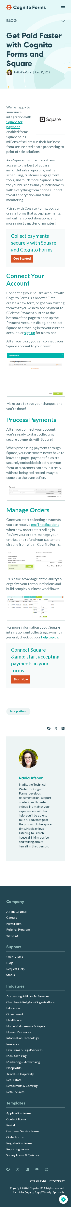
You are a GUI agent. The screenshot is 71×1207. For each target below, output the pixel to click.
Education (13, 1008)
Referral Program (18, 929)
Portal (10, 1125)
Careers (11, 917)
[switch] (63, 7)
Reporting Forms (17, 1149)
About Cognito (16, 911)
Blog (9, 963)
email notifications (45, 524)
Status (10, 975)
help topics (49, 637)
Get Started (22, 258)
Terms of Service (37, 1180)
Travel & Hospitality (20, 1074)
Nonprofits (13, 1068)
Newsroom (13, 923)
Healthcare (13, 1020)
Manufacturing (16, 1056)
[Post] (56, 728)
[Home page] (26, 7)
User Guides (14, 957)
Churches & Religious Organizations (30, 1002)
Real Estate (13, 1080)
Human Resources (18, 1032)
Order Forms (15, 1137)
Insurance (12, 1044)
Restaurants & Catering (22, 1086)
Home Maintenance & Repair (25, 1026)
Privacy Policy (57, 1180)
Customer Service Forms (22, 1131)
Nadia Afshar (24, 72)
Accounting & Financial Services (27, 996)
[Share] (48, 728)
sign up (29, 332)
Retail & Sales (15, 1092)
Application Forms (18, 1113)
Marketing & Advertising (23, 1062)
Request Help (15, 969)
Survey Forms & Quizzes (22, 1155)
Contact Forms (16, 1119)
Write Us (12, 935)
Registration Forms (19, 1143)
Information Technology (22, 1038)
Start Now (20, 679)
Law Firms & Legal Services (24, 1050)
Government (14, 1014)
